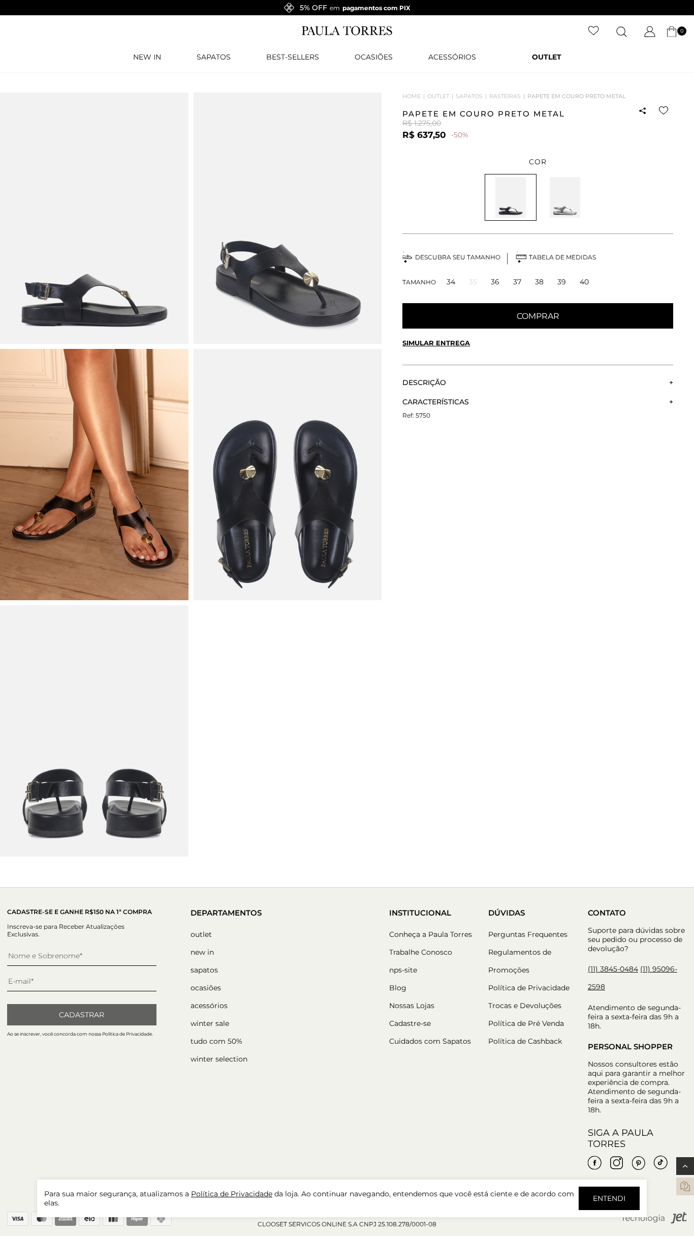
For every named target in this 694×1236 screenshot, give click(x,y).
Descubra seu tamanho (457, 257)
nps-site (403, 970)
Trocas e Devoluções (524, 1005)
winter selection (219, 1059)
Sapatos (214, 57)
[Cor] (565, 197)
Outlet (546, 57)
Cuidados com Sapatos (430, 1041)
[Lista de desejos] (593, 31)
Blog (397, 987)
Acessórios (452, 57)
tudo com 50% (216, 1041)
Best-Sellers (292, 57)
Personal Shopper (630, 1046)
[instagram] (617, 1163)
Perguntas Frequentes (527, 934)
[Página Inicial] (347, 33)
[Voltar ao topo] (685, 1166)
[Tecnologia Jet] (654, 1221)
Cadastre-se (410, 1023)
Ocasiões (374, 57)
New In (147, 57)
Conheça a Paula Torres (430, 934)
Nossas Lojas (411, 1005)
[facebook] (595, 1163)
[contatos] (685, 1186)
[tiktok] (660, 1163)
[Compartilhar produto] (642, 111)
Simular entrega (436, 343)
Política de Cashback (525, 1041)
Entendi (609, 1198)
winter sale (210, 1023)
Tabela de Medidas (562, 257)
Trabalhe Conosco (420, 952)
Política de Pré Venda (526, 1023)
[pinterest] (639, 1163)
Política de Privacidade (529, 987)
